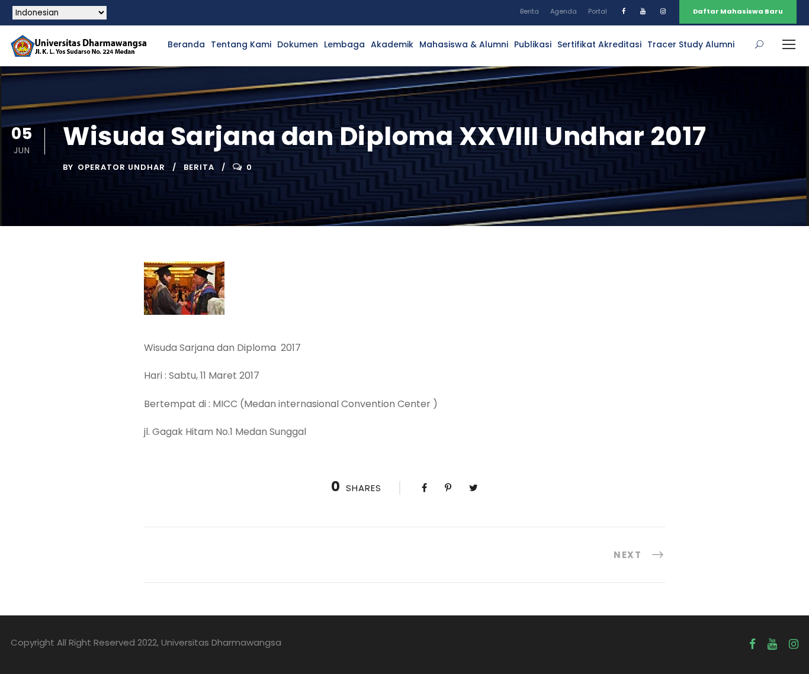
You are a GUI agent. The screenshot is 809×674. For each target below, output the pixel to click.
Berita (529, 11)
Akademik (392, 44)
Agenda (563, 11)
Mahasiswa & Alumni (463, 44)
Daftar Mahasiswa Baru (738, 11)
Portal (597, 11)
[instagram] (663, 11)
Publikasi (532, 44)
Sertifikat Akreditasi (599, 44)
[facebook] (623, 11)
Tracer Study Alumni (690, 44)
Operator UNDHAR (121, 167)
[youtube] (643, 11)
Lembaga (344, 44)
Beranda (186, 44)
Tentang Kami (241, 44)
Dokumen (297, 44)
